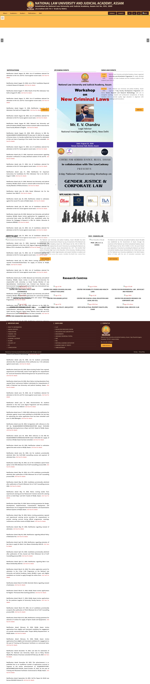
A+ (129, 13)
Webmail (112, 13)
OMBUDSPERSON (60, 347)
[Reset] (139, 13)
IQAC (40, 13)
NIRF (56, 338)
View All (45, 109)
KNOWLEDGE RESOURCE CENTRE (64, 329)
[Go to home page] (75, 5)
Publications (32, 13)
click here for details (30, 85)
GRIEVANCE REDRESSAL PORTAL (63, 336)
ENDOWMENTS (59, 334)
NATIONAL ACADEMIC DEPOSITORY (64, 343)
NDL (56, 340)
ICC (9, 345)
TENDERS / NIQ (12, 334)
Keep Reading (45, 259)
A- (134, 13)
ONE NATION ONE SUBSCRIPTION (64, 331)
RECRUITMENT (12, 336)
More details (106, 345)
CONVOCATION (12, 347)
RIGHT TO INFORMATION (15, 327)
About (5, 13)
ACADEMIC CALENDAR (14, 338)
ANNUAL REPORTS (13, 329)
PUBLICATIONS (12, 331)
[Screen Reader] (145, 13)
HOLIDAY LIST (12, 343)
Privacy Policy (142, 351)
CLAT (56, 327)
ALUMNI (10, 340)
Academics (13, 13)
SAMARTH (121, 13)
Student (22, 13)
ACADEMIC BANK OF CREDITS (63, 345)
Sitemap (135, 351)
